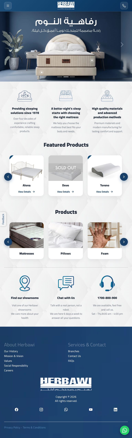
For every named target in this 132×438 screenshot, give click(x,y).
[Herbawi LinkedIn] (115, 410)
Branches (73, 351)
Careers (8, 370)
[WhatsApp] (124, 430)
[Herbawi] (66, 6)
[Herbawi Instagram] (41, 410)
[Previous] (8, 177)
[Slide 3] (72, 77)
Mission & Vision (13, 356)
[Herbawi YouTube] (90, 410)
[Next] (124, 177)
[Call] (124, 5)
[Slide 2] (66, 77)
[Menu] (8, 5)
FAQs (71, 361)
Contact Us (74, 356)
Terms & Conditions (34, 427)
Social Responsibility (16, 365)
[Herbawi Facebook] (16, 410)
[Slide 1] (59, 77)
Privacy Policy (12, 427)
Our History (11, 351)
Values (8, 361)
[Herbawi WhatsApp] (66, 410)
